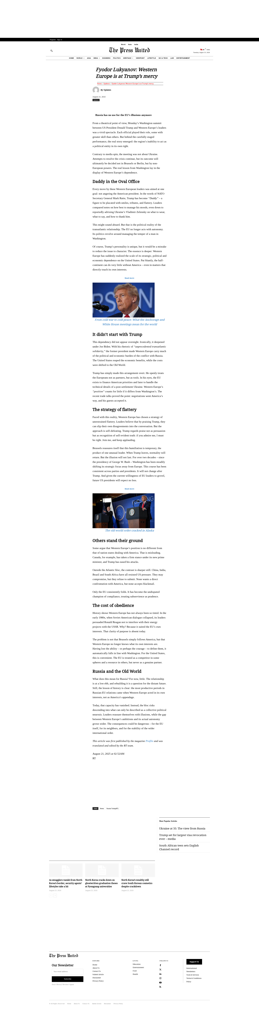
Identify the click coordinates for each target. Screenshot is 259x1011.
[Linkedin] (136, 106)
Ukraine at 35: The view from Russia (182, 828)
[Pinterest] (142, 106)
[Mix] (167, 106)
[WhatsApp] (130, 106)
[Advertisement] (129, 19)
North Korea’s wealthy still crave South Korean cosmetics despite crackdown (136, 883)
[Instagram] (160, 978)
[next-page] (55, 895)
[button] (51, 50)
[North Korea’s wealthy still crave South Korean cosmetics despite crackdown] (138, 870)
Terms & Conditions (193, 978)
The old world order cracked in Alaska (129, 530)
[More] (217, 106)
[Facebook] (111, 106)
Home (99, 83)
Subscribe (67, 979)
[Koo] (211, 106)
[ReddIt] (124, 106)
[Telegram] (161, 106)
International (191, 968)
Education (137, 964)
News (102, 808)
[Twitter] (160, 970)
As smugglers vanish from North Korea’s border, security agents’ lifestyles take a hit (65, 883)
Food (135, 971)
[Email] (148, 106)
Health (135, 974)
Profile (149, 740)
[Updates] (97, 90)
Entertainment (138, 967)
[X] (117, 106)
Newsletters (190, 971)
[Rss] (160, 987)
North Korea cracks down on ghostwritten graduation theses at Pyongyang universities (101, 883)
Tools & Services (192, 975)
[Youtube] (160, 982)
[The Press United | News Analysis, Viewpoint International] (129, 50)
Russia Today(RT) (112, 808)
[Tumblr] (155, 106)
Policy (188, 981)
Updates (106, 83)
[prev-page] (50, 895)
